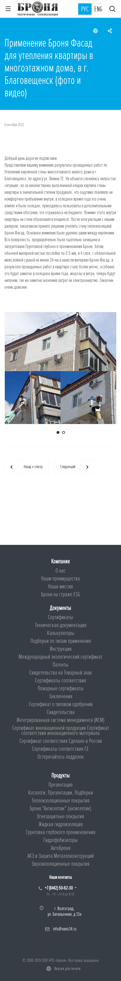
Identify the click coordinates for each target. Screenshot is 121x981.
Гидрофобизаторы (60, 840)
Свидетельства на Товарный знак (60, 672)
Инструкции (60, 648)
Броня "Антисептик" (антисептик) (60, 808)
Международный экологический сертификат (60, 656)
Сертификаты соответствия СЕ (60, 748)
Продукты (60, 775)
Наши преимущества (60, 578)
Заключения (60, 696)
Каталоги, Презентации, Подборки (60, 792)
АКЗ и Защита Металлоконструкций (60, 856)
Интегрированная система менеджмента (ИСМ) (60, 720)
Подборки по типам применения (60, 641)
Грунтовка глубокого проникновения (60, 832)
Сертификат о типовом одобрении (61, 704)
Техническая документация (60, 625)
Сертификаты (60, 617)
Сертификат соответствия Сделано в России (60, 741)
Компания (60, 561)
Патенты (60, 664)
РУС (85, 9)
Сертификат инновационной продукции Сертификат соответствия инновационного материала (60, 731)
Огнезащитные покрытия (60, 816)
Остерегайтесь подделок (60, 756)
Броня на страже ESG (60, 594)
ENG (98, 9)
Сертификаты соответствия (60, 680)
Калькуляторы (60, 633)
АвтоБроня (60, 848)
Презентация (60, 784)
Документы (60, 608)
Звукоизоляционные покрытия (60, 863)
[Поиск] (112, 9)
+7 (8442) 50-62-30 (59, 888)
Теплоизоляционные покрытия (60, 800)
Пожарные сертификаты (61, 688)
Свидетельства (61, 712)
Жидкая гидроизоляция (61, 824)
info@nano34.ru (64, 929)
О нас (60, 570)
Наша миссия (60, 586)
